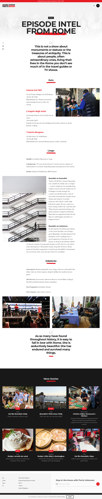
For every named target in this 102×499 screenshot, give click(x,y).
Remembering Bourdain (27, 480)
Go (3, 485)
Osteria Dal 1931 (34, 90)
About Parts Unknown (24, 478)
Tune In (20, 485)
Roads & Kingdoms (23, 488)
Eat (3, 478)
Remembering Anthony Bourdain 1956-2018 (51, 1)
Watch (20, 483)
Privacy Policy (62, 496)
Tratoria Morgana (34, 132)
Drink (3, 480)
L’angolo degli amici (36, 111)
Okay (70, 497)
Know (3, 483)
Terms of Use (53, 496)
